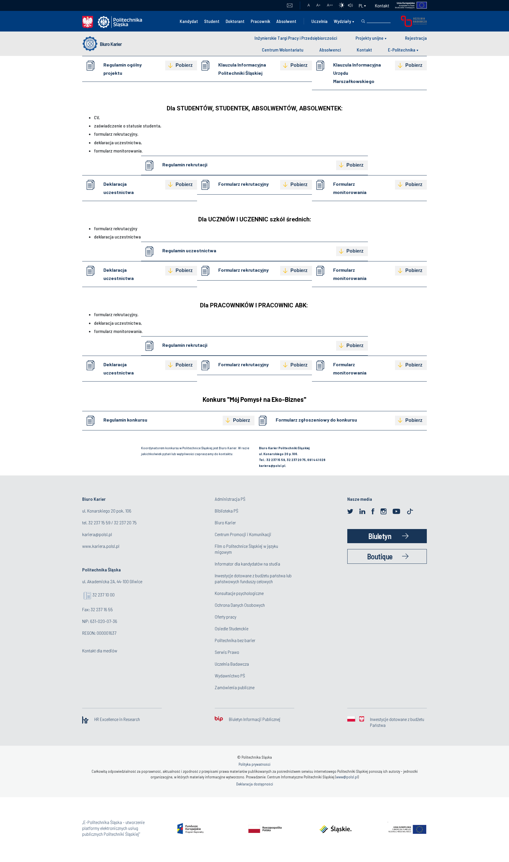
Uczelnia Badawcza (232, 664)
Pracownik (260, 21)
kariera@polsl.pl (97, 534)
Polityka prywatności (254, 764)
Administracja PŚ (230, 499)
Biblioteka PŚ (226, 510)
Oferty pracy (225, 616)
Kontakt (382, 5)
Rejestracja (416, 38)
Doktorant (235, 21)
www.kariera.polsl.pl (100, 546)
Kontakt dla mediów (99, 650)
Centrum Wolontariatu (282, 49)
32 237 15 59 (99, 522)
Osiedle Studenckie (231, 628)
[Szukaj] (363, 21)
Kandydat (189, 21)
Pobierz (184, 65)
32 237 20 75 (125, 522)
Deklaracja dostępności (254, 784)
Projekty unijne (370, 38)
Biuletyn (379, 536)
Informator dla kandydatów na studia (247, 563)
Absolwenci (330, 49)
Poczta (289, 5)
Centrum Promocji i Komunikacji (243, 534)
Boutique (380, 556)
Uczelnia (319, 21)
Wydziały (342, 21)
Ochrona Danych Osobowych (240, 605)
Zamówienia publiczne (234, 687)
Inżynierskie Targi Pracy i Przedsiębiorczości (295, 38)
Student (211, 21)
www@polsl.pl (347, 777)
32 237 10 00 (103, 594)
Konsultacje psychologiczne (239, 593)
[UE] (408, 5)
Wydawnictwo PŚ (230, 675)
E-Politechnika (401, 49)
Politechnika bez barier (235, 640)
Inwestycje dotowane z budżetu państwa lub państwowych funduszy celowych (253, 578)
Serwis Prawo (227, 652)
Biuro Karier (111, 44)
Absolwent (286, 21)
